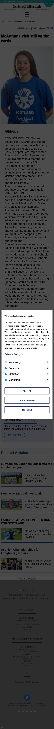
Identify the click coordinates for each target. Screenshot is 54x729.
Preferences (15, 368)
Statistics (14, 374)
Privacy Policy (13, 354)
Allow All (27, 391)
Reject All (27, 410)
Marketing (14, 380)
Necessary (15, 362)
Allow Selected (27, 400)
